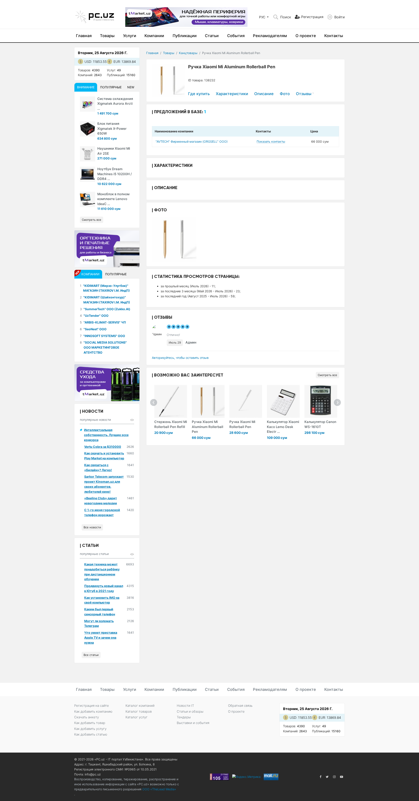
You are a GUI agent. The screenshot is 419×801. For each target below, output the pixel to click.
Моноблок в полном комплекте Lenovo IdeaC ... (113, 199)
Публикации (185, 35)
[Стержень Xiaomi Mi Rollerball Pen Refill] (170, 401)
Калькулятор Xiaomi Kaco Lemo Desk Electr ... (283, 427)
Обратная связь (240, 705)
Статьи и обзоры (190, 711)
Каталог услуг (136, 717)
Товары (107, 35)
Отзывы (305, 93)
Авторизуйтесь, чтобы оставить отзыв (180, 357)
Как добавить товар (89, 723)
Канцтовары (188, 53)
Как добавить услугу (90, 729)
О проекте (305, 35)
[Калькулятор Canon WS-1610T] (320, 401)
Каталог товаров (138, 711)
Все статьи (91, 655)
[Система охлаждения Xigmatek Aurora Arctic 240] (87, 104)
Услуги (129, 35)
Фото (285, 93)
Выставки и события (193, 723)
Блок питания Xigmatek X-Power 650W (112, 128)
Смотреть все (327, 375)
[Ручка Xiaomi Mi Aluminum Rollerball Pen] (208, 401)
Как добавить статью (90, 734)
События (236, 35)
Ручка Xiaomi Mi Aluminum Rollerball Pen (207, 427)
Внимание (85, 87)
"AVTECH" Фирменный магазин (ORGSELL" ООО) (192, 141)
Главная (84, 35)
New (130, 87)
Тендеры (184, 717)
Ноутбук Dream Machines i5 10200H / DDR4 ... (114, 174)
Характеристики (232, 93)
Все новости (92, 527)
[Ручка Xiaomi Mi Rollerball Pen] (245, 401)
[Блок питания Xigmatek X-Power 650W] (87, 129)
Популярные (111, 87)
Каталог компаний (140, 705)
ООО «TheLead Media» (158, 789)
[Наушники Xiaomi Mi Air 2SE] (87, 153)
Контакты (333, 35)
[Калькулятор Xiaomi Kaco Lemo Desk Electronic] (283, 401)
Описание (264, 93)
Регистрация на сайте (91, 705)
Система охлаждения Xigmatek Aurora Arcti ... (115, 104)
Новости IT (185, 705)
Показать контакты (271, 141)
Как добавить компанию (93, 711)
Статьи (212, 35)
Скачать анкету (86, 717)
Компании (154, 35)
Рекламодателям (270, 35)
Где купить (199, 93)
